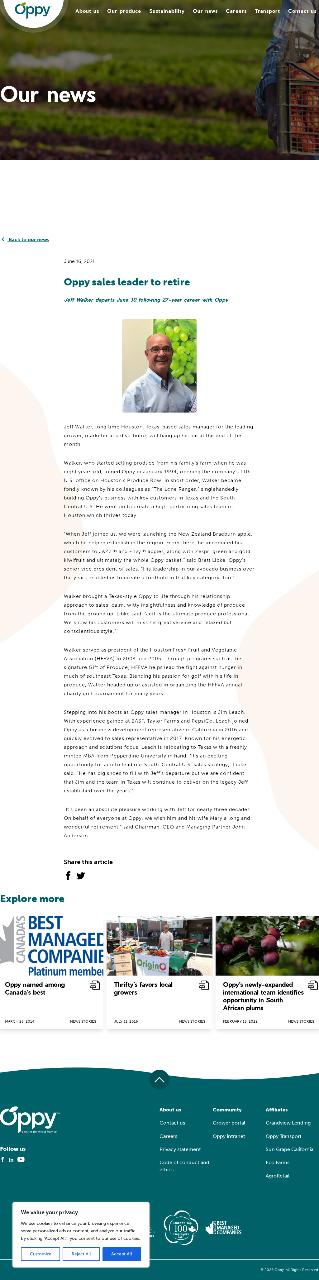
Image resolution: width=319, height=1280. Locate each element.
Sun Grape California (289, 1149)
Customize (40, 1254)
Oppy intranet (229, 1136)
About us (87, 11)
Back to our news (28, 239)
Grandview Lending (288, 1123)
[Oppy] (33, 10)
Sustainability (167, 11)
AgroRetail (277, 1176)
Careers (236, 11)
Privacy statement (180, 1149)
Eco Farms (277, 1162)
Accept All (121, 1254)
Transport (267, 11)
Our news (205, 11)
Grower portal (229, 1123)
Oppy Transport (284, 1136)
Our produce (124, 11)
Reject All (81, 1254)
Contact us (302, 11)
